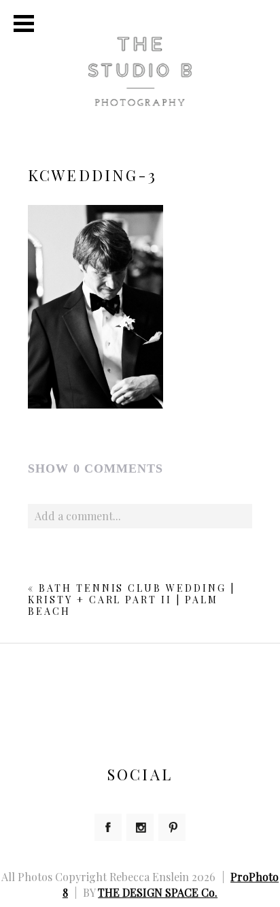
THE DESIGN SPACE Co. (157, 892)
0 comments (95, 468)
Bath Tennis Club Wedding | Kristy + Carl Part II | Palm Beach (131, 600)
